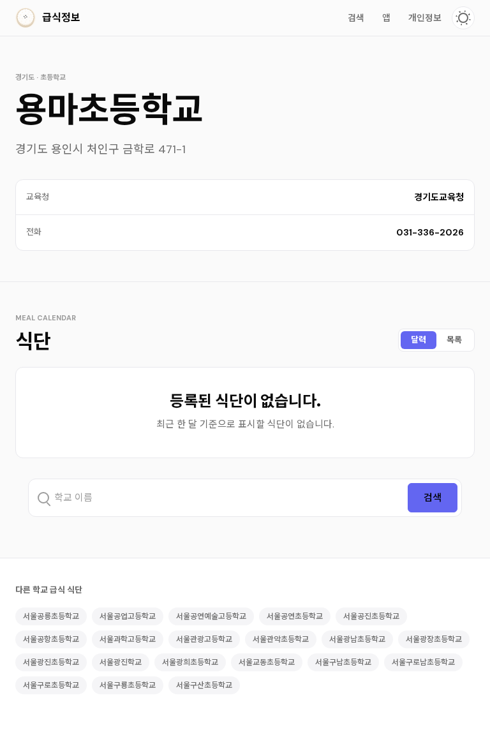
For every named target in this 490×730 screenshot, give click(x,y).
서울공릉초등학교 (51, 616)
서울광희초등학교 (190, 662)
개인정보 (425, 18)
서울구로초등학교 (51, 685)
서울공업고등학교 (128, 616)
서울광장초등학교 (434, 639)
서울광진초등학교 (51, 662)
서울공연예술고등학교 (211, 616)
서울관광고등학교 (204, 639)
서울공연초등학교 (295, 616)
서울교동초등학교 (267, 662)
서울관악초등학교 (281, 639)
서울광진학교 (121, 662)
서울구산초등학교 (204, 685)
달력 (418, 339)
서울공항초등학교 (51, 639)
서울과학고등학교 (128, 639)
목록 (454, 339)
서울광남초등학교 (357, 639)
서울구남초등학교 (343, 662)
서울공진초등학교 (371, 616)
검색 (356, 18)
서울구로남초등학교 (423, 662)
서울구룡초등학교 (128, 685)
